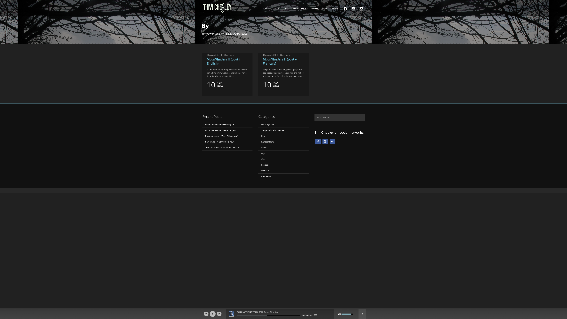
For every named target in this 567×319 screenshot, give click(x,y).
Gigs (263, 153)
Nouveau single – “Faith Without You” (221, 136)
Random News (267, 141)
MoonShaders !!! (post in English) (219, 124)
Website (265, 170)
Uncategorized (267, 124)
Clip (263, 159)
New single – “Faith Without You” (219, 141)
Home (268, 8)
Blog (263, 136)
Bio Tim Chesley (300, 8)
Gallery (314, 8)
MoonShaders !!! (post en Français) (220, 130)
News (324, 8)
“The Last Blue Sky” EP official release (222, 147)
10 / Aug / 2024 (213, 55)
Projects (265, 164)
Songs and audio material (272, 130)
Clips (286, 8)
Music (277, 8)
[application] (283, 314)
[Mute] (339, 314)
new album (266, 176)
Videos (264, 147)
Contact (335, 8)
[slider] (268, 315)
